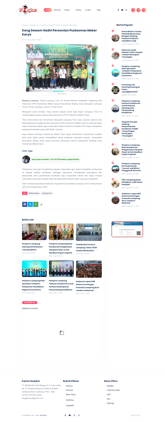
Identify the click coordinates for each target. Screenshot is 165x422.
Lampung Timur (34, 25)
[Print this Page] (41, 204)
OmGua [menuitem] (78, 10)
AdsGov (69, 386)
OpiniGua (70, 400)
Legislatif (70, 405)
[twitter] (126, 10)
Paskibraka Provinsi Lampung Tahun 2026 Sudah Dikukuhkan (86, 247)
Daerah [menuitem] (67, 10)
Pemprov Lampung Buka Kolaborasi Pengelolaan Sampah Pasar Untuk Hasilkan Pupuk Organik (132, 150)
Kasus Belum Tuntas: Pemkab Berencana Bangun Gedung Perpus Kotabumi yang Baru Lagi (132, 36)
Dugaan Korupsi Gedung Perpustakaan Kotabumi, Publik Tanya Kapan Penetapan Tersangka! (130, 129)
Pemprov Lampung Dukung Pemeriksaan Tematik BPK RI (32, 246)
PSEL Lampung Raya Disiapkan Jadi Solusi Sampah (132, 182)
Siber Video (71, 394)
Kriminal (69, 390)
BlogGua (43, 415)
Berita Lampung (34, 193)
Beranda (24, 25)
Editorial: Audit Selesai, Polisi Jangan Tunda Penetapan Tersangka (132, 53)
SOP (109, 394)
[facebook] (118, 10)
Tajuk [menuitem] (99, 10)
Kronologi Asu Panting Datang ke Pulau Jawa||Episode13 (131, 88)
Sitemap (110, 403)
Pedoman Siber (113, 390)
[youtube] (122, 10)
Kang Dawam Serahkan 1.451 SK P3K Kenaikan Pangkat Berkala (55, 159)
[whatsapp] (79, 415)
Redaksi (110, 386)
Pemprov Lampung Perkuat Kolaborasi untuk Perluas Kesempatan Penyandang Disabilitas (131, 107)
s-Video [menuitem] (88, 10)
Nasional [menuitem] (57, 10)
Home (47, 10)
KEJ (108, 399)
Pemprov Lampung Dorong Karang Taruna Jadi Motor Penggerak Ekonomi (131, 167)
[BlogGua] (28, 10)
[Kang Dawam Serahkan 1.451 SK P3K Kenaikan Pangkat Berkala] (26, 159)
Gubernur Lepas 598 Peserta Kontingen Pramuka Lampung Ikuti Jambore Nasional (131, 198)
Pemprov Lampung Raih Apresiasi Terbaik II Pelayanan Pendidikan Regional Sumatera (132, 71)
